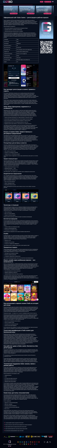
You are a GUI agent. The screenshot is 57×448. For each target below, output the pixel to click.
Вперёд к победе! (46, 32)
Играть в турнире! (32, 13)
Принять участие (15, 13)
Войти (41, 1)
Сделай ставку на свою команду (46, 13)
